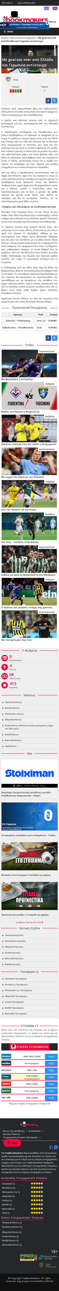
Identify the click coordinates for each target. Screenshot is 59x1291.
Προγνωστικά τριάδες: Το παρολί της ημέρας (25, 914)
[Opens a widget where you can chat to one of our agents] (12, 1143)
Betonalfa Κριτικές (14, 958)
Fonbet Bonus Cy (10, 1236)
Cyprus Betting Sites (26, 2)
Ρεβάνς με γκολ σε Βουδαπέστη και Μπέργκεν (28, 574)
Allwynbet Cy (8, 1196)
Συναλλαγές (34, 1130)
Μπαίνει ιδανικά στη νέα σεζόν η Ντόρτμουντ (28, 444)
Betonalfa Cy (8, 1208)
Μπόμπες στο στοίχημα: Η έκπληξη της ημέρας (26, 875)
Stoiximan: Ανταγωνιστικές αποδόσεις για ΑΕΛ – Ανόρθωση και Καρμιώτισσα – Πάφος (26, 794)
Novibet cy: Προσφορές (16, 984)
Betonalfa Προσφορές (16, 1013)
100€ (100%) (32, 1097)
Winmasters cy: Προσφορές (18, 990)
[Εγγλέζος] (29, 428)
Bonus (13, 668)
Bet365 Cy (7, 1204)
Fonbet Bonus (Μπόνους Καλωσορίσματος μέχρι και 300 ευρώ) (29, 727)
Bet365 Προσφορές (14, 1007)
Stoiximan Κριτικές (14, 935)
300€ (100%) (32, 1084)
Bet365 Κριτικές (12, 964)
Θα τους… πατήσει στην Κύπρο (20, 542)
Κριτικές (14, 686)
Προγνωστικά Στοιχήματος (23, 37)
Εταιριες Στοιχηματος (32, 1046)
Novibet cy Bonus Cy (12, 1226)
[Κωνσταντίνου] (29, 363)
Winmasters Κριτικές (15, 941)
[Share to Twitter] (54, 102)
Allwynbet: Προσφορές (16, 996)
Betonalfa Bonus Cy (12, 1244)
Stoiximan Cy (8, 1183)
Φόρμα (15, 86)
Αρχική (4, 37)
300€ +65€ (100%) (31, 1056)
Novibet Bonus (12, 707)
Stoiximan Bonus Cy (12, 1222)
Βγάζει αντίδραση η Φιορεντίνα (20, 411)
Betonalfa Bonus (13, 740)
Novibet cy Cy (8, 1187)
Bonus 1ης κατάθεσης (14, 1130)
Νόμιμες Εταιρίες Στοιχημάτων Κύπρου (29, 1103)
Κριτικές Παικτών (11, 1134)
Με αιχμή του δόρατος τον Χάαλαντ (22, 477)
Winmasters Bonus (14, 713)
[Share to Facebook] (48, 102)
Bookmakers (16, 659)
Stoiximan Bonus (13, 702)
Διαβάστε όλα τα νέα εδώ (29, 922)
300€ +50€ (32, 1070)
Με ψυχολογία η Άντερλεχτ (17, 379)
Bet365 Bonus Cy (10, 1240)
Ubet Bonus (11, 746)
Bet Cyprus (7, 2)
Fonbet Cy (7, 1200)
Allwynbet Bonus (13, 719)
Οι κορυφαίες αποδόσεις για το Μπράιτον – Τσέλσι (28, 835)
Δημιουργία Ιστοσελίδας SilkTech (35, 1281)
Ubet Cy (6, 1212)
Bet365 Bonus (12, 734)
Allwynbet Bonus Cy (12, 1232)
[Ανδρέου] (29, 395)
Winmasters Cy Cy (11, 1192)
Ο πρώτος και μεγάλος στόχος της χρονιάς (26, 607)
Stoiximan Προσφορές (16, 978)
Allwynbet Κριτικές (14, 946)
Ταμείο (44, 86)
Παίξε (51, 1056)
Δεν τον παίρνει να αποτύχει (18, 509)
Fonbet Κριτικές (12, 952)
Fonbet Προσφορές (14, 1001)
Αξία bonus (15, 677)
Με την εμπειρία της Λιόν (16, 639)
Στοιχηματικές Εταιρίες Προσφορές (20, 1137)
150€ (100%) (31, 1077)
